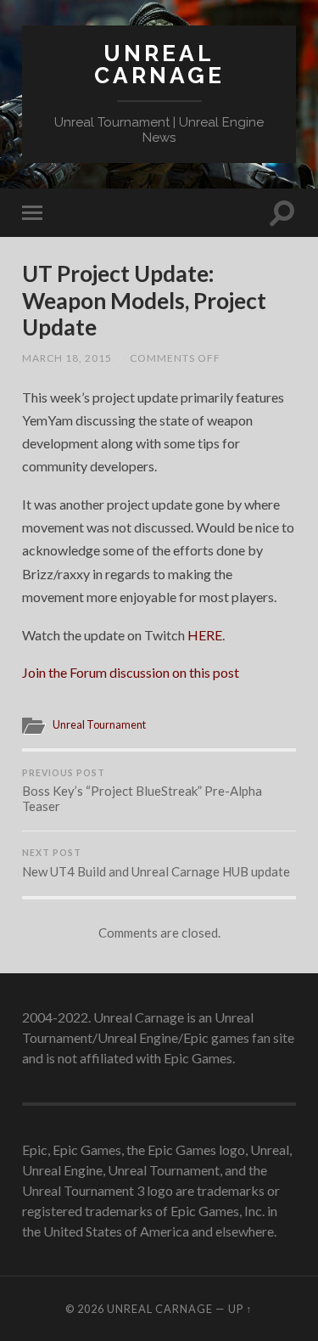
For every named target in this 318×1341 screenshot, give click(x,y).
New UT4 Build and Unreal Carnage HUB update (156, 863)
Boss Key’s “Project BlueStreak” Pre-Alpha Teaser (142, 791)
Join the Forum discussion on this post (130, 672)
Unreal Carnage (159, 64)
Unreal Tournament (99, 724)
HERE (204, 635)
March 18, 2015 (67, 358)
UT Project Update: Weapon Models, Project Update (144, 300)
